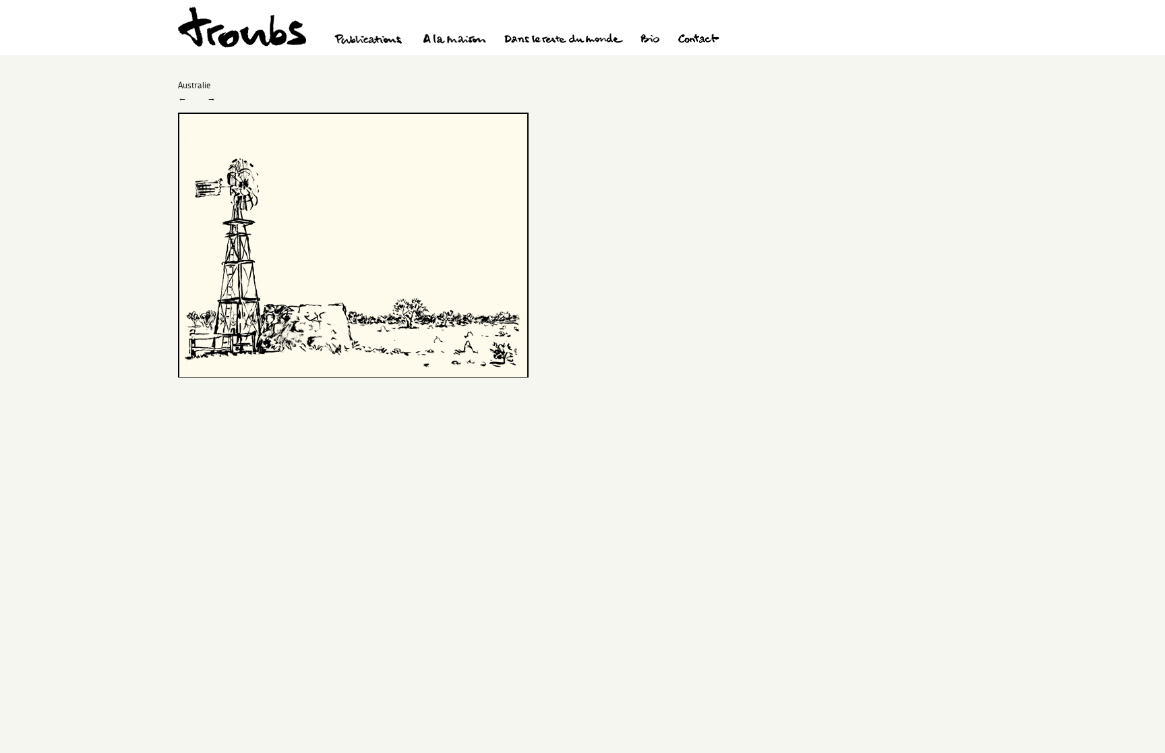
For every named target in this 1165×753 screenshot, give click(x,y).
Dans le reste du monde (563, 40)
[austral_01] (353, 374)
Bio (649, 40)
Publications (370, 40)
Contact (699, 40)
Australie (194, 85)
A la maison (455, 40)
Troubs (242, 27)
